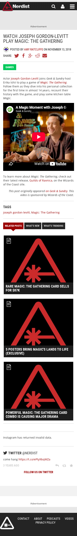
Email (44, 55)
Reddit (37, 55)
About (38, 518)
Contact (23, 518)
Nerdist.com (7, 523)
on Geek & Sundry (56, 191)
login (63, 6)
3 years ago (11, 465)
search (53, 6)
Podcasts (53, 518)
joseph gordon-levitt (16, 212)
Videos (69, 518)
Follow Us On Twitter (38, 472)
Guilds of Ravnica (40, 180)
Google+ (30, 55)
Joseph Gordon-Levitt (24, 78)
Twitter (16, 55)
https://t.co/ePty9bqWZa (34, 459)
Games (10, 67)
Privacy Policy (45, 522)
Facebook (23, 55)
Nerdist (16, 6)
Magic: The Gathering (45, 212)
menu (72, 6)
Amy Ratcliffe (33, 49)
